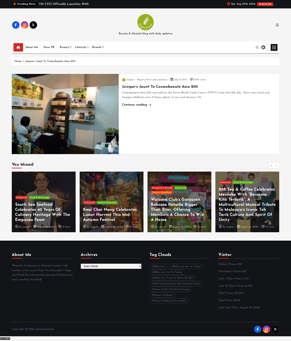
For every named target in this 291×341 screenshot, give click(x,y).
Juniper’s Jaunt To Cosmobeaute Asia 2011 (50, 61)
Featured (22, 203)
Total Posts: (226, 300)
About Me (31, 47)
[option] (44, 202)
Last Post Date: (228, 307)
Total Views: (226, 293)
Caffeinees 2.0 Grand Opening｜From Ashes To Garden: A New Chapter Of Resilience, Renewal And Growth (245, 210)
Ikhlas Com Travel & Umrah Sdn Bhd (173, 278)
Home (18, 61)
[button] (271, 165)
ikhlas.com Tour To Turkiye (168, 272)
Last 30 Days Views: (231, 286)
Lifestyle (80, 47)
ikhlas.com (159, 266)
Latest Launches (39, 203)
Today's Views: (227, 264)
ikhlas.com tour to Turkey (186, 266)
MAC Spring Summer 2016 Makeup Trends (177, 283)
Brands (96, 47)
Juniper (130, 79)
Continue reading (135, 104)
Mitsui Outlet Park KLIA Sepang (172, 289)
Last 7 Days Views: (230, 278)
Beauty (64, 47)
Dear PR (48, 47)
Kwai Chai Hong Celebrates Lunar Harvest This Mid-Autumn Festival (42, 215)
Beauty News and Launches (152, 79)
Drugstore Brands (95, 188)
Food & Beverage (175, 182)
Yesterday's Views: (230, 271)
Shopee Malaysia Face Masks (170, 301)
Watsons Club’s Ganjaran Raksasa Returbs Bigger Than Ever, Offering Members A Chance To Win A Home (109, 210)
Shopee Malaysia (163, 295)
